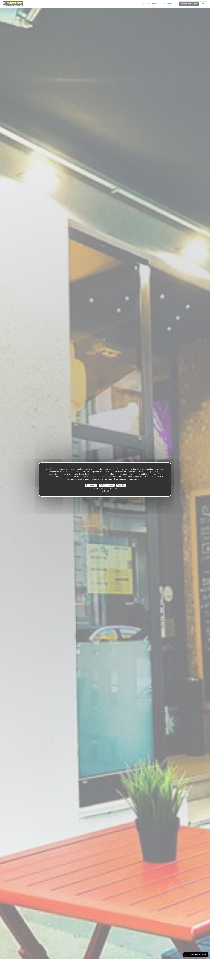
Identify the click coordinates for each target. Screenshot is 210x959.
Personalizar (121, 485)
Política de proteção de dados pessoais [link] (106, 488)
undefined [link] (105, 491)
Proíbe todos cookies (106, 485)
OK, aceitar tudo (91, 485)
